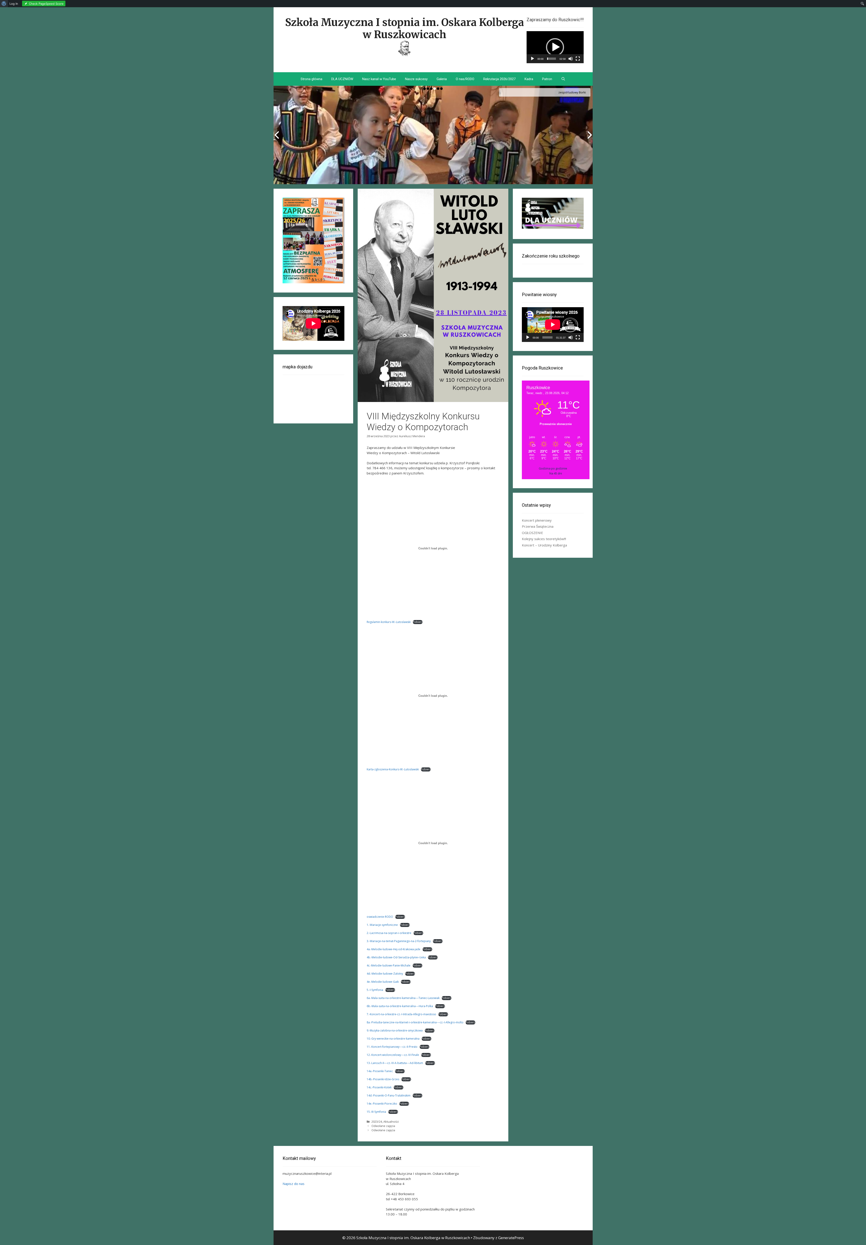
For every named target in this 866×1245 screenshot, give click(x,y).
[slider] (551, 59)
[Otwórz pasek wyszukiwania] (563, 79)
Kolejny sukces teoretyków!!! (544, 539)
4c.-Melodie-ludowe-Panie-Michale (388, 965)
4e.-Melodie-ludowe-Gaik (383, 982)
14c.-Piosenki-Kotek (379, 1087)
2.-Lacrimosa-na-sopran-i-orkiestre (389, 933)
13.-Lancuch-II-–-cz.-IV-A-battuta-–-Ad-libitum (395, 1063)
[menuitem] (4, 3)
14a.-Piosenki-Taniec (380, 1071)
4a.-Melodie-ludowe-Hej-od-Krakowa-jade (393, 949)
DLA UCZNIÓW (342, 79)
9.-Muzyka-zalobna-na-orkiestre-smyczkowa (395, 1030)
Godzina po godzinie (553, 468)
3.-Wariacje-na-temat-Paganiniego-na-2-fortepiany (399, 941)
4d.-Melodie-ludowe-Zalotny (385, 974)
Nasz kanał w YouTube (379, 79)
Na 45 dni (555, 473)
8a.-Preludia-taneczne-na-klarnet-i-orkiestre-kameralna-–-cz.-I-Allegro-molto (415, 1022)
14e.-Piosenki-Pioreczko (382, 1104)
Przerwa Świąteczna (537, 526)
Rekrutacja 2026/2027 (499, 79)
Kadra (529, 79)
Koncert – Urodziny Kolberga (544, 545)
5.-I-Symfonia (375, 990)
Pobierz (418, 622)
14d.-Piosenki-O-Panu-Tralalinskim (388, 1095)
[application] (555, 47)
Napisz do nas (293, 1183)
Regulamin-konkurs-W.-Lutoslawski (389, 622)
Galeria (442, 79)
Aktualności (391, 1122)
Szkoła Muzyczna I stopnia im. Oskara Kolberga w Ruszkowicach (404, 28)
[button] (555, 47)
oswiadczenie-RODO (380, 917)
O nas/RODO (465, 79)
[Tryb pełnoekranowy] (578, 58)
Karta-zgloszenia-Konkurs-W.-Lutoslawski (393, 769)
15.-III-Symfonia (376, 1112)
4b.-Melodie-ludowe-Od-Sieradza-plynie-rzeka (396, 957)
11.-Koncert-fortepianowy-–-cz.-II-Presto (392, 1047)
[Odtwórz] (532, 58)
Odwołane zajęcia (383, 1126)
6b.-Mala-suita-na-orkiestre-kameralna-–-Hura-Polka (400, 1006)
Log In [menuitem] (13, 3)
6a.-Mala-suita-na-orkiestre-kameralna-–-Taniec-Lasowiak (403, 998)
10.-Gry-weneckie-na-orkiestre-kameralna (393, 1039)
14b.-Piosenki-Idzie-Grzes (383, 1079)
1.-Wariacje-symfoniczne (382, 925)
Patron (547, 79)
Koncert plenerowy (537, 520)
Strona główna (311, 79)
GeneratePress (511, 1237)
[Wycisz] (570, 58)
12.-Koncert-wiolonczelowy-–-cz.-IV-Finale (393, 1055)
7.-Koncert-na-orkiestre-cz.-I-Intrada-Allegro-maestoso (401, 1014)
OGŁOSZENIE (532, 532)
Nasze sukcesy (416, 79)
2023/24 (376, 1122)
